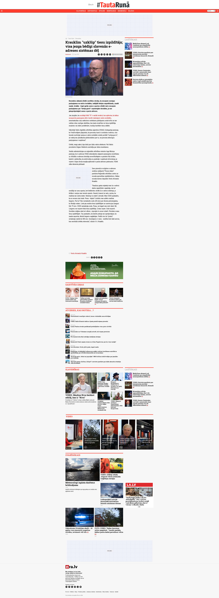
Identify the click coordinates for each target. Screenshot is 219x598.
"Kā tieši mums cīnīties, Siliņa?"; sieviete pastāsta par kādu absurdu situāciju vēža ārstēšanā (96, 362)
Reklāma (72, 591)
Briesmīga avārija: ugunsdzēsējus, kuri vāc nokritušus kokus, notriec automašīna (142, 64)
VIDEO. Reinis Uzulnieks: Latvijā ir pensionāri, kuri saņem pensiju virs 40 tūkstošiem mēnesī (142, 73)
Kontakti (116, 591)
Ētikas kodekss (105, 591)
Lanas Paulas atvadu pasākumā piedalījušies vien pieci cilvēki (91, 326)
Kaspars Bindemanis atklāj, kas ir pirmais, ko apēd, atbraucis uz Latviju (116, 385)
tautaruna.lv (68, 54)
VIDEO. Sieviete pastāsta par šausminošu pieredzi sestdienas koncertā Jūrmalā (143, 54)
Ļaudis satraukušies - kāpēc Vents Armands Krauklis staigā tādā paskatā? (101, 300)
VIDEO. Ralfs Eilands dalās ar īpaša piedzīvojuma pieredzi (89, 321)
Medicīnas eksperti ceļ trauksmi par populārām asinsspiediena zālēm (141, 45)
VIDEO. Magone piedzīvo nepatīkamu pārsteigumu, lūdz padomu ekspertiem (117, 404)
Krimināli (122, 11)
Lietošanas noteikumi (90, 591)
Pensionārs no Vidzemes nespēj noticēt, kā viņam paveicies (90, 331)
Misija (76, 591)
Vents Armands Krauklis (78, 253)
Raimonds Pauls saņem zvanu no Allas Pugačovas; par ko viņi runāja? (93, 342)
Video (69, 416)
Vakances (112, 591)
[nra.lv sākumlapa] (91, 4)
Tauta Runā (71, 38)
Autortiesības (99, 591)
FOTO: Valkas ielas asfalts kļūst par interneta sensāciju (71, 299)
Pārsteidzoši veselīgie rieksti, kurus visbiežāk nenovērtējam (91, 316)
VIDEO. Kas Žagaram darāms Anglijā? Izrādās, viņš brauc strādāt (103, 384)
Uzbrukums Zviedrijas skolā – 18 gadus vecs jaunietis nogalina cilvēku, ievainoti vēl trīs (78, 530)
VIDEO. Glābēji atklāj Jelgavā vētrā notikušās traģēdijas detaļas (111, 477)
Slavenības (81, 11)
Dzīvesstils (92, 11)
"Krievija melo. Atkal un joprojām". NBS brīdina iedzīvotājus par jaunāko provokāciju (94, 357)
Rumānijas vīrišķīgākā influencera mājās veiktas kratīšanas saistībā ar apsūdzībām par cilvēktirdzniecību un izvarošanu (94, 352)
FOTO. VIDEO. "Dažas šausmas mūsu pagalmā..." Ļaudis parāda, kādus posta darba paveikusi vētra (109, 530)
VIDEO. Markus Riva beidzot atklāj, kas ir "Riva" (79, 396)
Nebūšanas (111, 11)
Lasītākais (131, 39)
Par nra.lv (67, 591)
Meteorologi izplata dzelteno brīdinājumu (80, 483)
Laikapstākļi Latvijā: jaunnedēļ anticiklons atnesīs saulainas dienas (111, 501)
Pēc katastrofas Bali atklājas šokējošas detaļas (86, 337)
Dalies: (88, 257)
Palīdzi (131, 11)
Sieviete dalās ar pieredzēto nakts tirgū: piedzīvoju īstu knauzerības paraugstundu (142, 81)
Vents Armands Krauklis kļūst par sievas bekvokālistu (116, 299)
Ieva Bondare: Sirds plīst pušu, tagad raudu (85, 347)
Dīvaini (102, 11)
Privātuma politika (82, 591)
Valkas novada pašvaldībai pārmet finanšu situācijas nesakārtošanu (86, 300)
